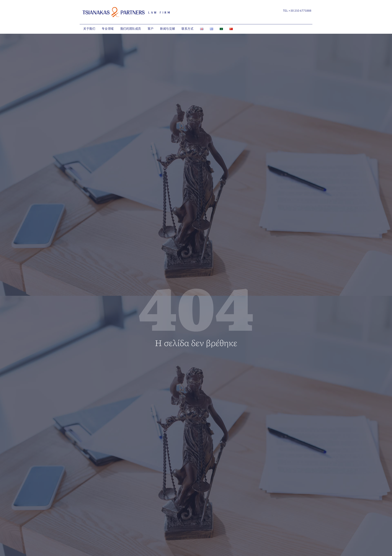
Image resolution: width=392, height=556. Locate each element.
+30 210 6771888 (300, 10)
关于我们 (89, 28)
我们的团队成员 (130, 28)
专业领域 (108, 28)
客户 (151, 28)
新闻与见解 (167, 28)
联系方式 (187, 28)
